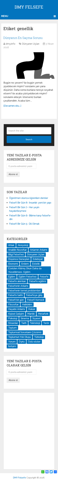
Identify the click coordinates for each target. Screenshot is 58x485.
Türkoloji (39, 337)
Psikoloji (12, 318)
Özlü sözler (34, 341)
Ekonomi (13, 263)
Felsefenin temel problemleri (24, 290)
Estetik (36, 263)
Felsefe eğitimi (37, 281)
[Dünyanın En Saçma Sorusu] (29, 65)
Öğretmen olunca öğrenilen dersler (28, 198)
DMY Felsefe (29, 7)
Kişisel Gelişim (16, 313)
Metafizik (43, 313)
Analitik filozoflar (17, 249)
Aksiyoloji (23, 245)
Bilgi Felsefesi (16, 254)
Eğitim (11, 276)
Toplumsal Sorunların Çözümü (24, 332)
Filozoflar (13, 304)
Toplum (12, 327)
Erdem (25, 263)
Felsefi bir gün (16, 299)
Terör (46, 323)
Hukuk (31, 309)
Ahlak (11, 245)
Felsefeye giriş (34, 295)
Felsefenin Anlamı (18, 286)
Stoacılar (13, 323)
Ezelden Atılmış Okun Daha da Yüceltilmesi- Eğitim (24, 270)
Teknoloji (35, 323)
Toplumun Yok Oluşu (19, 337)
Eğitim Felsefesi (27, 276)
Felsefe (44, 276)
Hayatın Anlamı (16, 309)
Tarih (23, 323)
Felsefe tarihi (15, 295)
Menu (4, 16)
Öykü (22, 341)
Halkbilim (27, 304)
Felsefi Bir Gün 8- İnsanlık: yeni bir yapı (30, 202)
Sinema (25, 318)
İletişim (12, 346)
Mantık (31, 313)
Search (29, 139)
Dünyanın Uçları (30, 43)
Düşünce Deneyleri (18, 259)
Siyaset (36, 318)
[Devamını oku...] (12, 105)
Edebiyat (38, 259)
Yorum (11, 341)
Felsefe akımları (17, 281)
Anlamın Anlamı (38, 249)
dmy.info (10, 43)
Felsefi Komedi (35, 299)
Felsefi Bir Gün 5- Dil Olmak (24, 223)
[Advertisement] (29, 431)
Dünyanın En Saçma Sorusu (23, 38)
